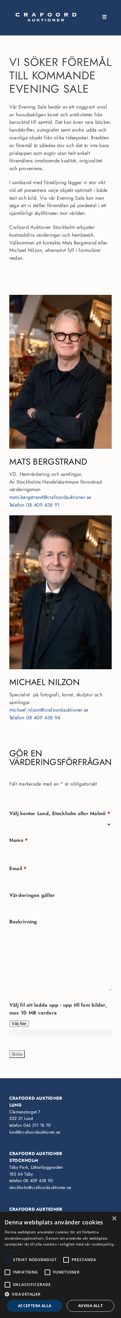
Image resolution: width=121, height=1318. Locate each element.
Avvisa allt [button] (90, 1305)
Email (18, 868)
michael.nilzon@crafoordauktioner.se (48, 709)
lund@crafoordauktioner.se (34, 1132)
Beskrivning (23, 921)
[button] (60, 1294)
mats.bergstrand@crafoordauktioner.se (50, 497)
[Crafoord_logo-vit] (46, 15)
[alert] (60, 1265)
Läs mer (12, 1250)
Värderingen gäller (32, 895)
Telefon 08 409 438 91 (34, 504)
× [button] (114, 1218)
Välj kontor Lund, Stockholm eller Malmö (59, 813)
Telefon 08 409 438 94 (34, 717)
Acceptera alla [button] (35, 1305)
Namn (18, 840)
